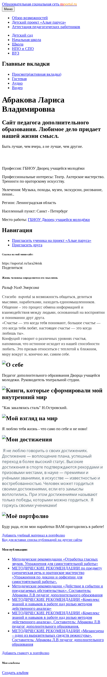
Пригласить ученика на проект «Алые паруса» (51, 240)
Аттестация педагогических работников (46, 27)
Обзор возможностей (30, 18)
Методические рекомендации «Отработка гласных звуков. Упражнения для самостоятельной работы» (55, 561)
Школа (17, 44)
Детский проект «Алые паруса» (39, 22)
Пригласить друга (27, 245)
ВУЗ (15, 53)
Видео (17, 88)
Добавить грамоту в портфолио (25, 653)
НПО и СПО (23, 49)
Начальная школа (26, 40)
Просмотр (36, 74)
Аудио (17, 83)
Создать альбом (15, 673)
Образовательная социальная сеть (39, 4)
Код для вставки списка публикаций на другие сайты (42, 540)
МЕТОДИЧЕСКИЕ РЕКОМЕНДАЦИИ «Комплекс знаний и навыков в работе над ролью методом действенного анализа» (56, 604)
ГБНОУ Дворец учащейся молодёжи (59, 219)
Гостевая (19, 79)
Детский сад (22, 35)
